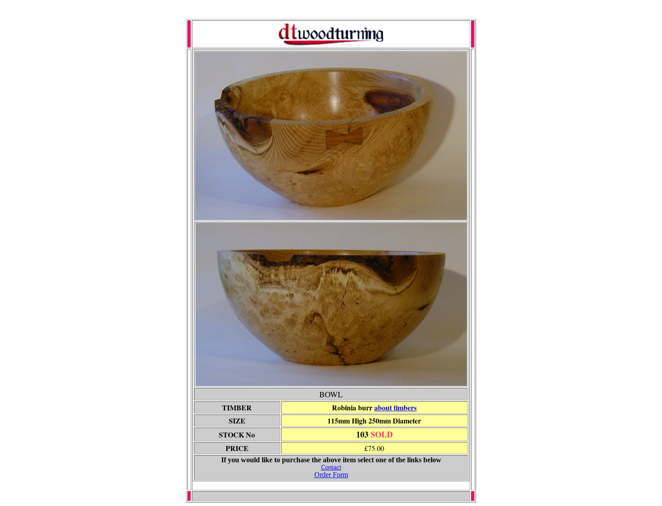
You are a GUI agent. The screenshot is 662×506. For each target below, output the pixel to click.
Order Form (331, 474)
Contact (331, 467)
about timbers (395, 407)
